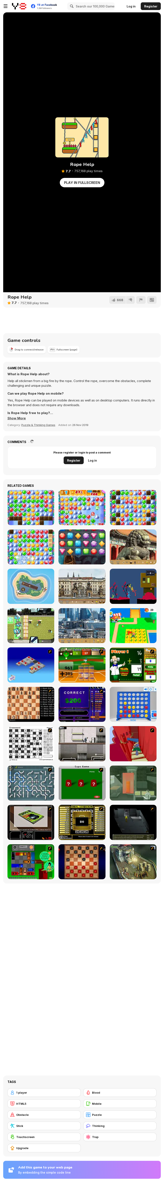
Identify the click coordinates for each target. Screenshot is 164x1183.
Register (150, 6)
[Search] (71, 6)
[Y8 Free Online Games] (19, 6)
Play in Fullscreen (82, 182)
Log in (131, 6)
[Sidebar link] (5, 6)
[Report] (141, 300)
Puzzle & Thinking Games (38, 425)
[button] (16, 418)
